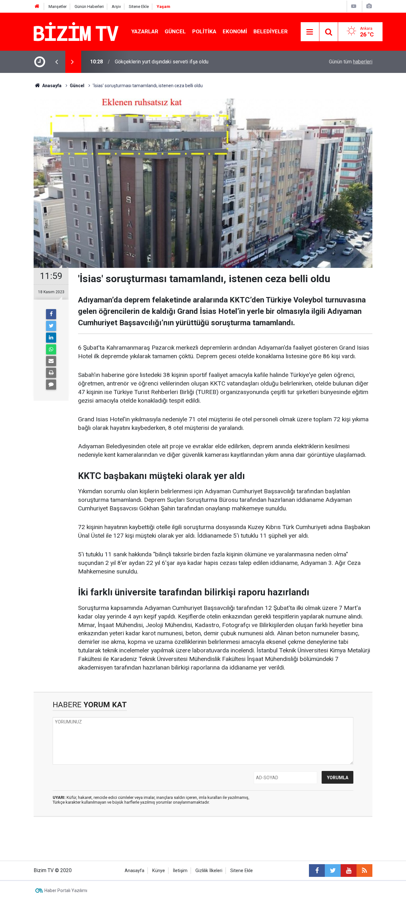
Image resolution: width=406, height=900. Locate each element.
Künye (158, 870)
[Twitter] (51, 326)
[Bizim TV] (76, 31)
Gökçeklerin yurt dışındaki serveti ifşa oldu (161, 62)
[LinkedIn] (51, 338)
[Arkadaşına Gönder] (51, 361)
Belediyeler (270, 31)
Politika (204, 31)
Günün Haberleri (89, 6)
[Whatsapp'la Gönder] (51, 349)
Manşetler (58, 6)
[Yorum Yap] (51, 384)
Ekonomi (235, 31)
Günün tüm (350, 62)
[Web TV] (353, 6)
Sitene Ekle (139, 6)
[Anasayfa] (37, 6)
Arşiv (116, 6)
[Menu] (310, 32)
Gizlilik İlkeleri (208, 870)
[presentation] (56, 62)
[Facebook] (51, 314)
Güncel (175, 31)
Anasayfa (134, 870)
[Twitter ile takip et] (333, 870)
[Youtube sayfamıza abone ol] (349, 870)
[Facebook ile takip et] (317, 870)
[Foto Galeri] (368, 6)
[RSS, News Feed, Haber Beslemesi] (364, 870)
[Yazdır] (51, 373)
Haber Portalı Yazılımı (65, 890)
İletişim (180, 870)
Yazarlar (144, 31)
